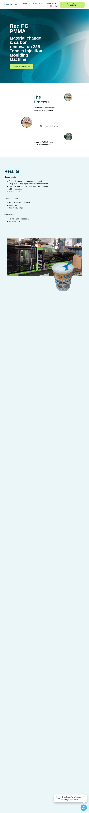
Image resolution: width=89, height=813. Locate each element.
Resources (50, 3)
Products (36, 3)
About (25, 3)
